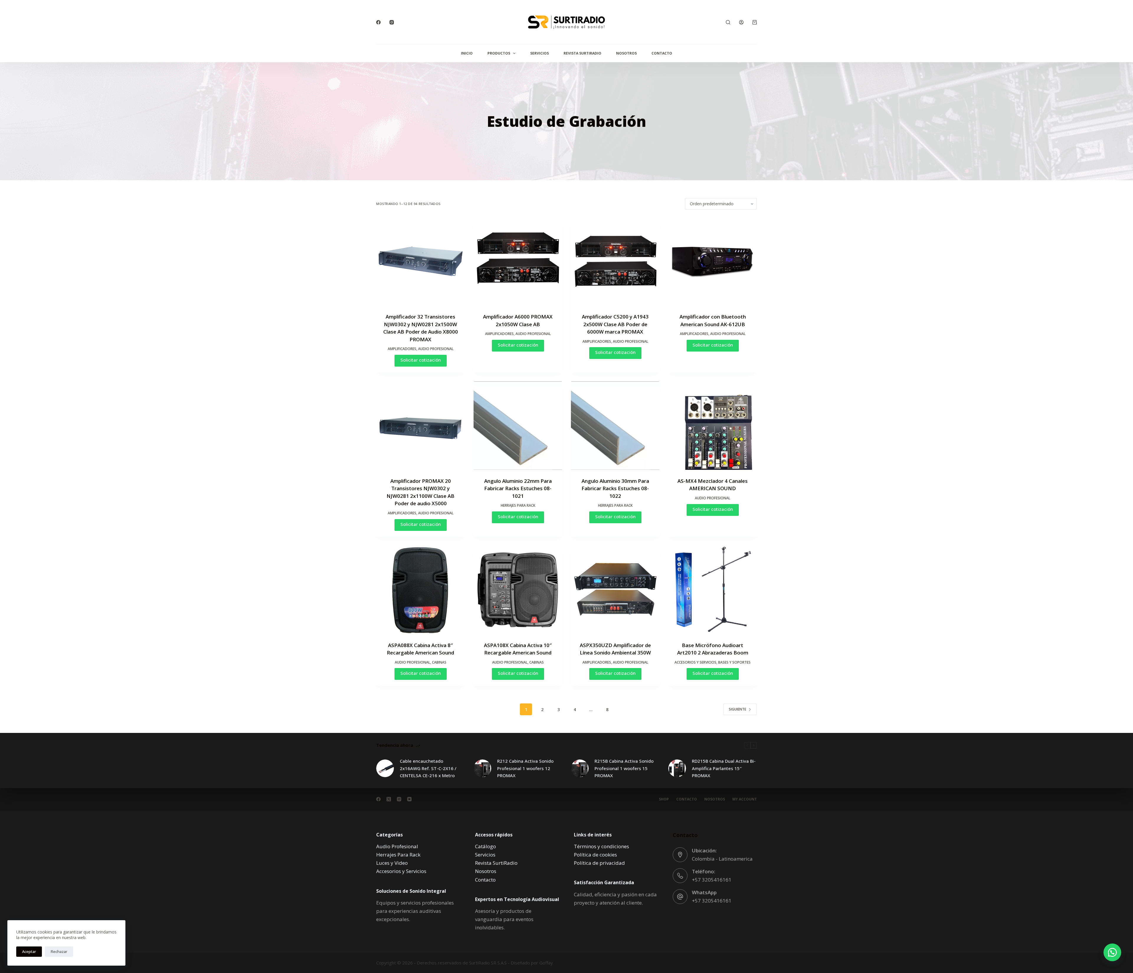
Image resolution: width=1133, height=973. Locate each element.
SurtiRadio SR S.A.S (488, 963)
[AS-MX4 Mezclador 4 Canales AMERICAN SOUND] (712, 425)
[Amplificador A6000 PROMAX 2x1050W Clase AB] (518, 261)
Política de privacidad (599, 862)
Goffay (545, 963)
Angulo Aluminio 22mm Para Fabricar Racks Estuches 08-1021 (518, 488)
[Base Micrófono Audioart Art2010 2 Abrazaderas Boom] (712, 590)
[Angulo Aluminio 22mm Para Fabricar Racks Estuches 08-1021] (518, 425)
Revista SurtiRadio (582, 53)
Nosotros (626, 53)
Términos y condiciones (601, 846)
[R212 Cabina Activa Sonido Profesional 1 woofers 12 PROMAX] (482, 768)
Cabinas (439, 662)
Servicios (539, 53)
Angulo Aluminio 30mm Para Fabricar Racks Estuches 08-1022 (615, 488)
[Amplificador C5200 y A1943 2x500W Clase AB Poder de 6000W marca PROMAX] (615, 261)
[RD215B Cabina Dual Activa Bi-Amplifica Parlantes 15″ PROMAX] (677, 768)
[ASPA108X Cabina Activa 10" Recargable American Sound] (518, 590)
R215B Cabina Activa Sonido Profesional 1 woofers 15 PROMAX (624, 768)
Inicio (467, 53)
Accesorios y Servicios (695, 662)
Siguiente (737, 709)
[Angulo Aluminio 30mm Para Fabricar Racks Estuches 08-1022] (615, 425)
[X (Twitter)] (389, 799)
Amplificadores (402, 348)
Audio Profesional (435, 348)
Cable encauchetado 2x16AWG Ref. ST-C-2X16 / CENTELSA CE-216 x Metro (428, 768)
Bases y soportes (734, 662)
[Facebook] (378, 22)
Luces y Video (392, 862)
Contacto (661, 53)
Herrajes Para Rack (518, 505)
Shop (664, 799)
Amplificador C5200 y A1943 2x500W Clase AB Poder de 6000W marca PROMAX (615, 324)
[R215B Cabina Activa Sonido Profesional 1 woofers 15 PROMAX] (580, 768)
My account (744, 799)
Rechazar (59, 951)
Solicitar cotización (420, 360)
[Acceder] (741, 22)
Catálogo (485, 846)
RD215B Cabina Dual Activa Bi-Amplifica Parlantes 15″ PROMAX (724, 768)
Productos (498, 53)
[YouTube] (409, 799)
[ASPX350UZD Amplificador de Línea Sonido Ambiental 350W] (615, 590)
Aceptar (29, 951)
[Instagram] (391, 22)
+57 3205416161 (711, 879)
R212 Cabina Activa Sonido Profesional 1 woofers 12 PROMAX (525, 768)
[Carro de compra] (754, 22)
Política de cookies (595, 854)
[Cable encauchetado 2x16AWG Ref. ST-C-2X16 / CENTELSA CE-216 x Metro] (385, 768)
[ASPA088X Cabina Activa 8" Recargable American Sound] (420, 590)
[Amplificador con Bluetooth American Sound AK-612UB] (712, 261)
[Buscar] (728, 22)
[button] (1112, 952)
